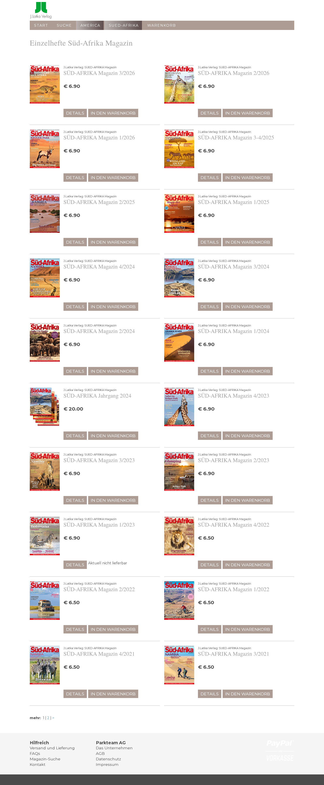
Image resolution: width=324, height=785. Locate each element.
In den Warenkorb (113, 113)
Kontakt (37, 764)
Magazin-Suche (45, 759)
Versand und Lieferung (52, 748)
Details (75, 113)
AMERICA (90, 25)
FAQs (35, 753)
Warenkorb (161, 25)
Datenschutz (108, 759)
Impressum (107, 764)
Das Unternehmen (114, 748)
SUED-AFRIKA (124, 25)
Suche (64, 25)
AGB (100, 753)
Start (41, 25)
